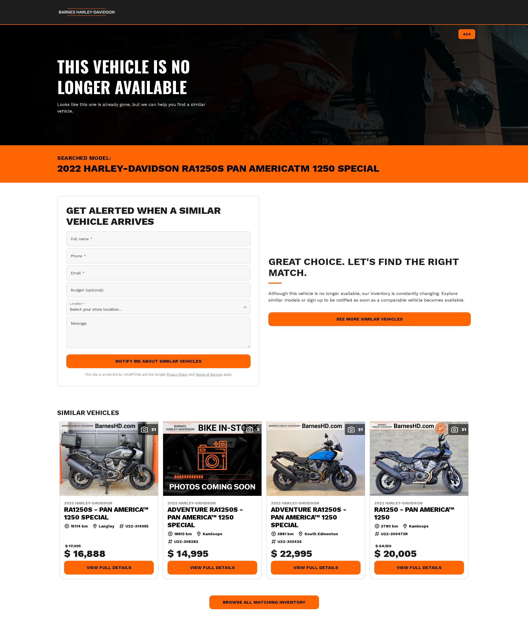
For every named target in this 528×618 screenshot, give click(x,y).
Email (78, 273)
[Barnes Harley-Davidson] (87, 12)
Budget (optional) (87, 290)
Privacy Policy (177, 374)
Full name (82, 239)
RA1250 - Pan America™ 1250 (414, 513)
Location (77, 303)
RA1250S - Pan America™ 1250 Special (106, 513)
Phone (78, 256)
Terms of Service (209, 374)
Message (79, 323)
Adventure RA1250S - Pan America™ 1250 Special (205, 517)
